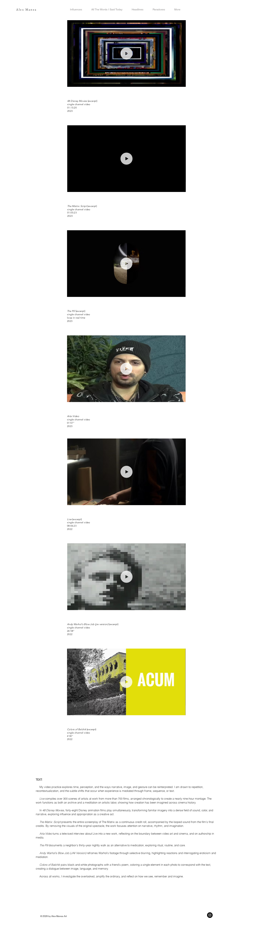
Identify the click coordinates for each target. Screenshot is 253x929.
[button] (181, 83)
